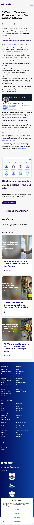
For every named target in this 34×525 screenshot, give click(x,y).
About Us (3, 428)
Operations (4, 415)
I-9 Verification (4, 398)
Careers (3, 432)
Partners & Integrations (6, 400)
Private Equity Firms (21, 391)
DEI (10, 35)
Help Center (4, 449)
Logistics (18, 374)
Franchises (19, 389)
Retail (17, 369)
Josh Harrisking (7, 24)
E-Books (18, 413)
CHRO (2, 406)
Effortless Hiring (5, 378)
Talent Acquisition (5, 419)
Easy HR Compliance (6, 393)
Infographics (19, 415)
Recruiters (3, 417)
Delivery (18, 380)
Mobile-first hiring (5, 385)
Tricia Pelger (11, 88)
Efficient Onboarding (6, 391)
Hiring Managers (5, 413)
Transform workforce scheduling (6, 388)
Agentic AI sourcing (6, 395)
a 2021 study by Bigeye (14, 44)
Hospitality (18, 376)
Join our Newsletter (6, 439)
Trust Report (19, 434)
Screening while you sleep (6, 381)
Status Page (4, 447)
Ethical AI (18, 436)
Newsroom (4, 430)
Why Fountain (4, 369)
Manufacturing (20, 371)
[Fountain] (8, 4)
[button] (31, 4)
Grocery (18, 387)
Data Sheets (19, 410)
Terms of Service (20, 428)
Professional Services (21, 385)
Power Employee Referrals (5, 375)
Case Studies (19, 408)
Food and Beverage (21, 382)
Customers (4, 434)
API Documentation (6, 445)
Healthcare (19, 378)
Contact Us (4, 425)
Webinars (18, 417)
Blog (17, 406)
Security (18, 432)
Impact (3, 436)
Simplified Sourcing (6, 371)
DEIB (2, 408)
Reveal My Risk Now (9, 202)
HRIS (2, 410)
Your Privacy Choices (21, 425)
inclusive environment (9, 140)
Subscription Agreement (22, 430)
